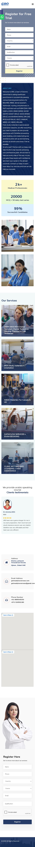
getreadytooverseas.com (20, 581)
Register (19, 71)
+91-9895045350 (17, 600)
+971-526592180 (17, 602)
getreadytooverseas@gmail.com (23, 583)
